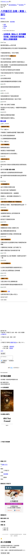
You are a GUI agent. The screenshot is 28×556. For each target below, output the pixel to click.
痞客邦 (12, 342)
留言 (15, 342)
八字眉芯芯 (3, 334)
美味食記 (11, 346)
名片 (4, 28)
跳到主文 (3, 18)
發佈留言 (3, 362)
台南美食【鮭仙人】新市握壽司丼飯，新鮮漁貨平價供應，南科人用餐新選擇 (14, 36)
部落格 (5, 26)
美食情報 (12, 21)
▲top (2, 350)
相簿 (4, 24)
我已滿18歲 (3, 553)
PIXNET (6, 534)
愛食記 (11, 348)
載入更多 (3, 353)
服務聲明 (16, 535)
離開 (8, 553)
